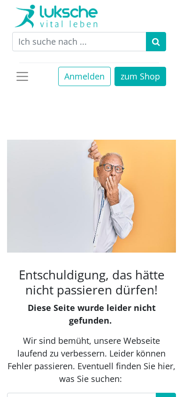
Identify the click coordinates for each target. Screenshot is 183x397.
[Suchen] (156, 41)
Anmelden (84, 76)
